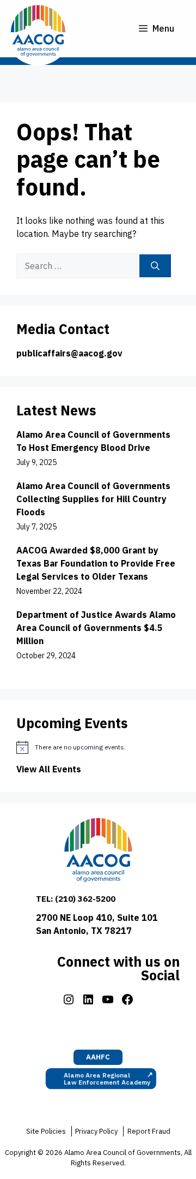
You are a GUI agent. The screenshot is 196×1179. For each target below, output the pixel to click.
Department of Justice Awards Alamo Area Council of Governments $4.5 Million (96, 627)
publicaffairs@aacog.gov (69, 353)
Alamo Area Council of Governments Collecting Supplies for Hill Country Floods (93, 498)
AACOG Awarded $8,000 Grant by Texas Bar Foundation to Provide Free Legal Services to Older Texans (95, 563)
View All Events (48, 769)
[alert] (98, 747)
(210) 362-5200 (85, 899)
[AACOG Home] (98, 852)
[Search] (155, 265)
